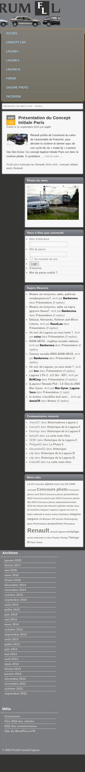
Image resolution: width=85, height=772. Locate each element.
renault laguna (58, 531)
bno (36, 370)
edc (46, 506)
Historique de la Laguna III (58, 453)
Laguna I (12, 51)
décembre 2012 (15, 678)
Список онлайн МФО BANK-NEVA (51, 353)
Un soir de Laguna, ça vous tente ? (51, 366)
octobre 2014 (14, 594)
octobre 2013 (14, 629)
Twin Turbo (36, 542)
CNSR (72, 484)
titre (49, 537)
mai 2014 (11, 619)
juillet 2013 (12, 644)
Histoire (52, 506)
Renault (39, 164)
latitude (38, 514)
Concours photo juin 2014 (47, 498)
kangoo (44, 510)
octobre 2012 (14, 688)
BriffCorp (35, 379)
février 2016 (13, 580)
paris (9, 168)
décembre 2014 (15, 584)
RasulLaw (56, 323)
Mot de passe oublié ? (43, 272)
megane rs (34, 518)
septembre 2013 (16, 634)
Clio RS (64, 484)
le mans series (50, 514)
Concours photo (52, 489)
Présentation (44, 302)
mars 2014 (12, 624)
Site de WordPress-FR (20, 731)
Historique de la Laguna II (63, 426)
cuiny (37, 336)
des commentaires (21, 726)
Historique (59, 448)
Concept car (27, 164)
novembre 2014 (15, 589)
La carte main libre (58, 435)
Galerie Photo (17, 87)
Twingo (64, 537)
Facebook (13, 96)
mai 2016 (11, 570)
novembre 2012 (15, 683)
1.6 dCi (31, 484)
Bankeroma (70, 298)
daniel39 (34, 400)
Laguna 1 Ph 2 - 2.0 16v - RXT (48, 375)
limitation (64, 514)
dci (34, 506)
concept (64, 164)
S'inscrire (35, 268)
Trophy (56, 537)
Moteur (51, 400)
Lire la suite (53, 156)
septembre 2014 (16, 599)
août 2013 (11, 639)
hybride (61, 506)
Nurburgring (71, 519)
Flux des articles (19, 721)
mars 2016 (12, 575)
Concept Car (16, 42)
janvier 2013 (13, 673)
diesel (40, 506)
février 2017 (13, 565)
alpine (49, 484)
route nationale (35, 537)
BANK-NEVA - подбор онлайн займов (53, 341)
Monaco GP (48, 519)
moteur (60, 519)
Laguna (53, 510)
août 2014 (11, 604)
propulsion (55, 523)
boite (57, 484)
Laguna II (12, 60)
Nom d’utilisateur (39, 239)
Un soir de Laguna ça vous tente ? (51, 332)
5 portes (39, 484)
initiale (74, 164)
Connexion (12, 716)
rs (45, 537)
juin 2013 (11, 649)
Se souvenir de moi (45, 259)
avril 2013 (11, 659)
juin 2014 (11, 614)
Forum (11, 78)
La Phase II (56, 444)
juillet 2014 (12, 609)
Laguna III (13, 69)
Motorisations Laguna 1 (63, 422)
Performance (40, 523)
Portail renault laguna (25, 749)
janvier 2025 (13, 560)
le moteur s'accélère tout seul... (49, 396)
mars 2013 (12, 663)
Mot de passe (37, 249)
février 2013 (13, 668)
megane (75, 514)
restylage (72, 531)
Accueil (12, 33)
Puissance (69, 523)
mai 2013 (11, 654)
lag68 (47, 127)
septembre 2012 (16, 693)
